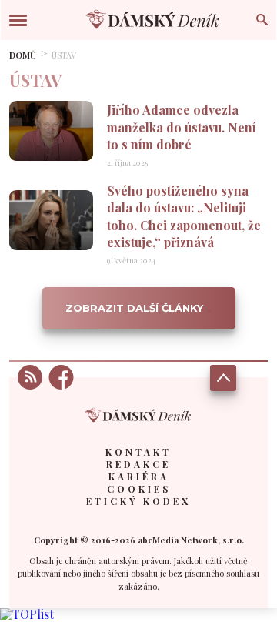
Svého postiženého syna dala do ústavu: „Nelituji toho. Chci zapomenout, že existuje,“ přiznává (184, 216)
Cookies (139, 489)
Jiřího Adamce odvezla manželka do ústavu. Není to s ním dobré (181, 127)
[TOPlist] (27, 614)
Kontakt (138, 452)
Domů (22, 55)
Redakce (138, 464)
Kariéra (138, 476)
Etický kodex (138, 501)
